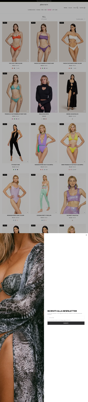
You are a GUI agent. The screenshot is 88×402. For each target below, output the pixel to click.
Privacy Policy (63, 320)
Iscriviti (66, 323)
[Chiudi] (86, 234)
